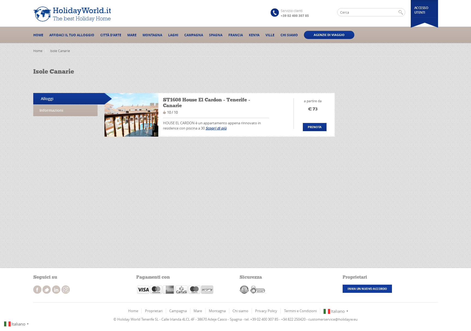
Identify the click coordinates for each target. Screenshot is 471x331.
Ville (269, 35)
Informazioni (51, 110)
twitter (47, 289)
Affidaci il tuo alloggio (71, 35)
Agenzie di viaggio (329, 35)
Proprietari (153, 310)
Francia (235, 35)
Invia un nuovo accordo (367, 289)
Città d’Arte (110, 35)
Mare (132, 35)
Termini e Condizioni (300, 310)
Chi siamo (289, 35)
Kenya (254, 35)
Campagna (193, 35)
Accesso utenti (421, 10)
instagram (56, 289)
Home (38, 35)
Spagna (215, 35)
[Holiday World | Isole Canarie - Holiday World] (74, 14)
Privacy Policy (266, 310)
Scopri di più (216, 128)
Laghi (173, 35)
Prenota (315, 127)
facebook (37, 289)
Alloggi (47, 98)
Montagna (152, 35)
